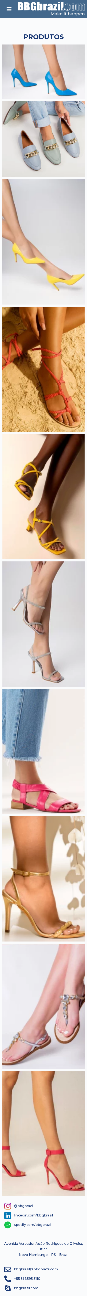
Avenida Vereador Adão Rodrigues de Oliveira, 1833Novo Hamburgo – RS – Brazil (43, 1249)
